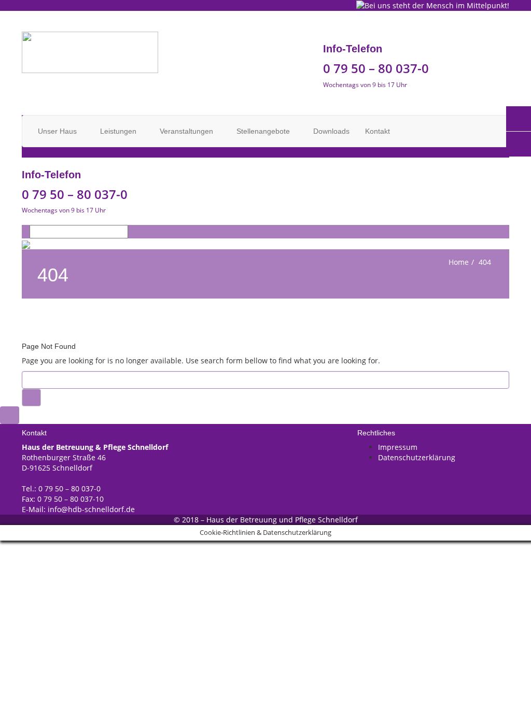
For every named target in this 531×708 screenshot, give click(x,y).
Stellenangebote (264, 131)
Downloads (331, 131)
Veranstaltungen (187, 131)
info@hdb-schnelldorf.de (91, 509)
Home (459, 262)
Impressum (397, 447)
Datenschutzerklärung (416, 457)
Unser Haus (58, 131)
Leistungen (119, 131)
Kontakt (377, 131)
